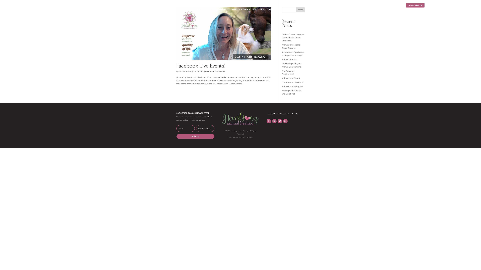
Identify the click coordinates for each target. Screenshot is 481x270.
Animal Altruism (289, 59)
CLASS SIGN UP (415, 5)
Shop (262, 9)
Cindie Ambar (185, 71)
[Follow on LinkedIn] (285, 121)
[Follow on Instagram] (274, 121)
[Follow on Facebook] (269, 121)
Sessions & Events (240, 9)
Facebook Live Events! (201, 66)
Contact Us (273, 9)
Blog (254, 9)
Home (200, 9)
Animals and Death (291, 78)
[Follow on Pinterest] (280, 121)
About (209, 9)
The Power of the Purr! (292, 82)
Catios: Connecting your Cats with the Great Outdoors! (293, 37)
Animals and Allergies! (292, 86)
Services (222, 9)
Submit (195, 136)
